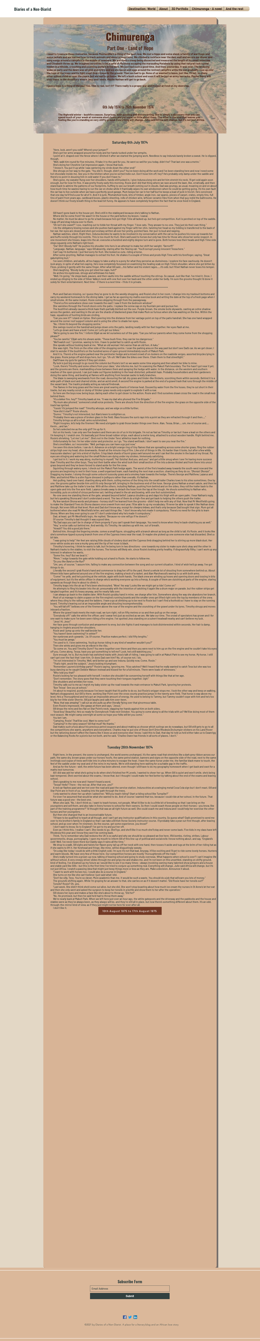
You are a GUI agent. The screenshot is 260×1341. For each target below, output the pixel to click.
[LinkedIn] (135, 1317)
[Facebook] (124, 1317)
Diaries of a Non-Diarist (32, 9)
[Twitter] (130, 1317)
